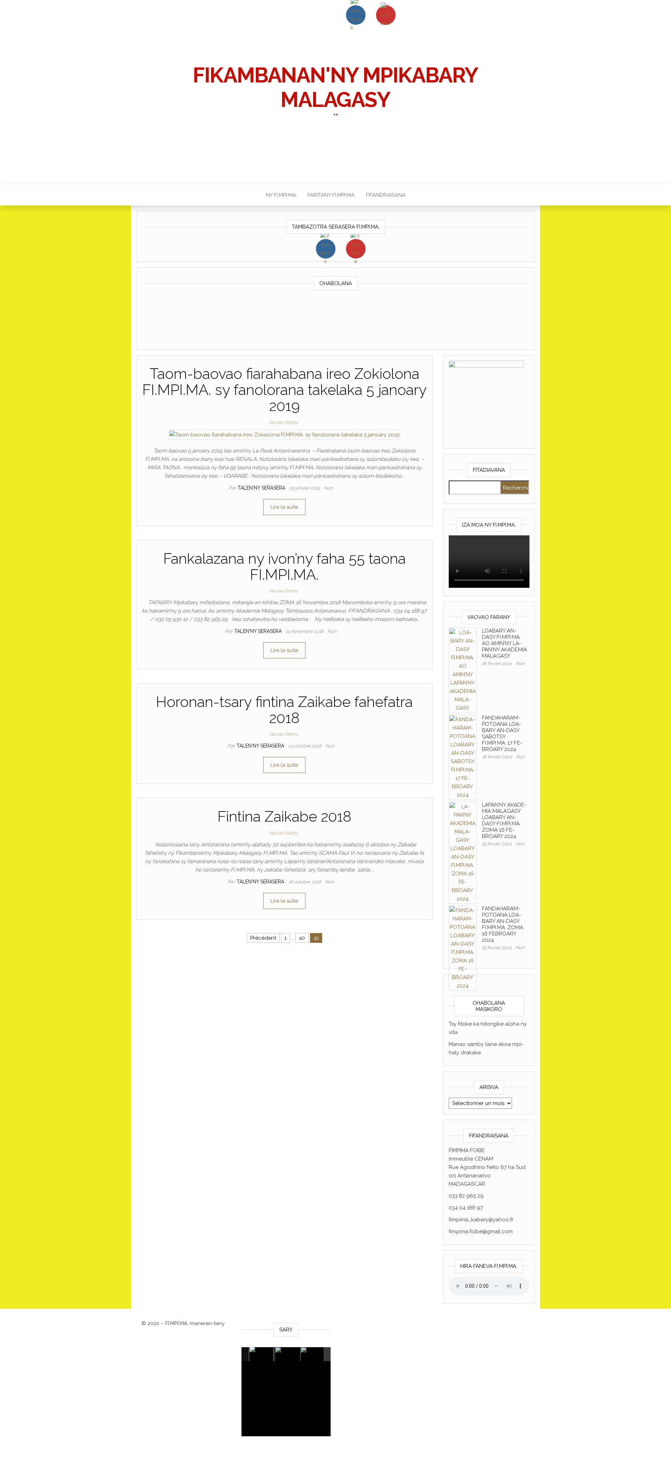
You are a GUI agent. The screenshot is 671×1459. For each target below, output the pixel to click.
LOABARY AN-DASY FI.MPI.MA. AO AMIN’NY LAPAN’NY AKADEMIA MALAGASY (504, 643)
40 (302, 938)
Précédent (263, 938)
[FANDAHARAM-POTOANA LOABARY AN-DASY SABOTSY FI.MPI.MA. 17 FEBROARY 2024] (463, 757)
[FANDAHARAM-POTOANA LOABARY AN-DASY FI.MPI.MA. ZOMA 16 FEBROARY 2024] (463, 948)
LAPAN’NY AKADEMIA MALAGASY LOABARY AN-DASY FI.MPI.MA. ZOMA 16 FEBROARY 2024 (504, 820)
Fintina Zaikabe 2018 (284, 816)
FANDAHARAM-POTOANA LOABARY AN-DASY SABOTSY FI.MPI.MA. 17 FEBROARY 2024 (502, 733)
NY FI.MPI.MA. (281, 195)
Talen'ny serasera (262, 488)
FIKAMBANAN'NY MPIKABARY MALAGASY (335, 87)
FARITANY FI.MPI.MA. (331, 195)
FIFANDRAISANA (385, 195)
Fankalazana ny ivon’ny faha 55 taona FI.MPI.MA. (284, 566)
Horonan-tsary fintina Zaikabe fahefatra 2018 (284, 710)
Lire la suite (284, 507)
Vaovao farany (283, 422)
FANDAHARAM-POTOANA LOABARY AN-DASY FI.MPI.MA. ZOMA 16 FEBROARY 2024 (502, 924)
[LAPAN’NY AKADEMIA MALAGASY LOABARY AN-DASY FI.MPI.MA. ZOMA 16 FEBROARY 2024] (463, 852)
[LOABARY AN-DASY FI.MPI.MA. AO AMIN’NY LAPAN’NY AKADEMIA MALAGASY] (463, 670)
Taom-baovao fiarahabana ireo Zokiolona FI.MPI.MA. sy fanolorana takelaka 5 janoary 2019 (284, 389)
